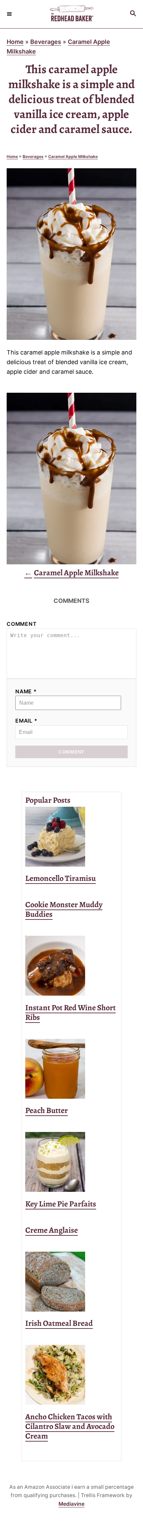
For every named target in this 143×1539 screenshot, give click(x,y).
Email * (26, 721)
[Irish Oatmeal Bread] (71, 1282)
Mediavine (71, 1504)
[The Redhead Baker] (71, 14)
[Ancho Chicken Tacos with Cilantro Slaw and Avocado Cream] (71, 1375)
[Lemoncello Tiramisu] (71, 837)
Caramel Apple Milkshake (73, 156)
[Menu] (10, 14)
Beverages (45, 41)
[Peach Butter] (71, 1069)
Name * (26, 691)
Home (15, 41)
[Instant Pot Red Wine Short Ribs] (71, 966)
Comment (22, 624)
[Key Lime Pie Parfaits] (71, 1162)
